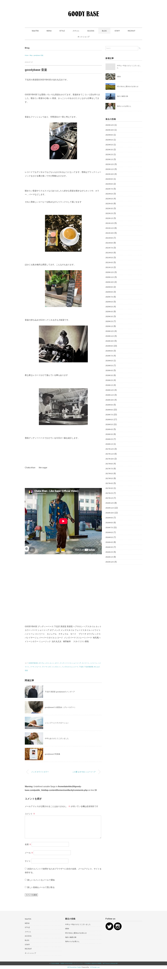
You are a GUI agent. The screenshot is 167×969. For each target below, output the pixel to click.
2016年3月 (109, 547)
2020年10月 (110, 282)
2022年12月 (110, 164)
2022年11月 (110, 169)
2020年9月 (109, 287)
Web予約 (35, 31)
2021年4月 (109, 262)
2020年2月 (109, 321)
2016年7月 (109, 527)
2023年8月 (109, 135)
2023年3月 (109, 150)
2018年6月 (109, 420)
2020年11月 (110, 277)
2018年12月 (110, 390)
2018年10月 (110, 400)
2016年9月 (109, 518)
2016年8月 (109, 523)
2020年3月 (109, 316)
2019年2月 (109, 380)
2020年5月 (109, 307)
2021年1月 (109, 267)
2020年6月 (109, 302)
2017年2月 (109, 493)
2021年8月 (109, 243)
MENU (49, 31)
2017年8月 (109, 464)
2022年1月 (109, 218)
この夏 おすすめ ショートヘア (84, 772)
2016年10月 (110, 513)
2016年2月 (109, 552)
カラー (57, 663)
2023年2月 (109, 154)
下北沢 (81, 667)
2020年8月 (109, 292)
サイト (28, 861)
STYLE (62, 31)
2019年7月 (109, 356)
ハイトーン (93, 663)
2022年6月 (109, 194)
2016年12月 (110, 503)
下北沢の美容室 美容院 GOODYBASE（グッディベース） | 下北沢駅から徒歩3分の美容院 (76, 963)
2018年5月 (109, 424)
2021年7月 (109, 248)
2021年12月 (110, 223)
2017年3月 (109, 488)
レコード (75, 667)
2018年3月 (109, 434)
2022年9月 (109, 179)
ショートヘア (76, 663)
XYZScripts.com (95, 967)
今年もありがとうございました (57, 738)
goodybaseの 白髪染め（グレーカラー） (60, 707)
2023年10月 (110, 130)
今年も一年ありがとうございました (78, 924)
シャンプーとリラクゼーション (57, 723)
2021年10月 (110, 233)
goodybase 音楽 (38, 55)
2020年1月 (109, 326)
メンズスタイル (66, 667)
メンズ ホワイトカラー (40, 772)
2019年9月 (109, 346)
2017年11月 (110, 454)
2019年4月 (109, 370)
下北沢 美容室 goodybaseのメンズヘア (60, 692)
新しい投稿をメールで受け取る (41, 887)
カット (52, 663)
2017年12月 (110, 449)
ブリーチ (45, 667)
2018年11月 (110, 395)
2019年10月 (110, 341)
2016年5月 (109, 537)
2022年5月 (109, 199)
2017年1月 (109, 498)
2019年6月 (109, 361)
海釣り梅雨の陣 (122, 96)
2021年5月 (109, 258)
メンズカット (56, 667)
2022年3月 (109, 208)
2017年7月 (109, 469)
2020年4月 (109, 312)
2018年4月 (109, 429)
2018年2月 (109, 439)
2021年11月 (110, 228)
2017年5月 (109, 478)
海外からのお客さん (124, 106)
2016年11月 (110, 508)
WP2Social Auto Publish (74, 967)
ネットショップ (83, 37)
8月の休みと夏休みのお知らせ (127, 86)
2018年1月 (109, 444)
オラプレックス (44, 663)
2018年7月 (109, 415)
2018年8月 (109, 410)
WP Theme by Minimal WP (110, 963)
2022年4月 (109, 204)
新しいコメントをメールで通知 (41, 880)
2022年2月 (109, 213)
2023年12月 (110, 125)
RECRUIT (131, 31)
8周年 (119, 77)
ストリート (85, 663)
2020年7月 (109, 297)
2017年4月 (109, 483)
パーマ (32, 667)
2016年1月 (109, 557)
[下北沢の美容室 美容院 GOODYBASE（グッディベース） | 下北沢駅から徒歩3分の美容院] (83, 9)
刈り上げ (97, 667)
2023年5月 (109, 145)
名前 (28, 844)
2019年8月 (109, 351)
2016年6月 (109, 532)
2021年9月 (109, 238)
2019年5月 (109, 366)
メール (29, 853)
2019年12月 (110, 331)
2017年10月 (110, 459)
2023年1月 (109, 159)
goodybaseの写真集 (52, 754)
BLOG (104, 31)
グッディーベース (66, 663)
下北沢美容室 (88, 667)
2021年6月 (109, 253)
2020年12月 (110, 272)
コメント (30, 814)
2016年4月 (109, 542)
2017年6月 (109, 473)
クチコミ (76, 31)
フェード (38, 667)
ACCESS (90, 31)
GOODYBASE (33, 663)
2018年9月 (109, 405)
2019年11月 (110, 336)
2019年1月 (109, 385)
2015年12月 (110, 562)
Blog (27, 48)
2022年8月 (109, 184)
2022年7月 (109, 189)
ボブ (49, 667)
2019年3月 (109, 375)
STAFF (117, 31)
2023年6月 (109, 140)
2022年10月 (110, 174)
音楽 (26, 670)
